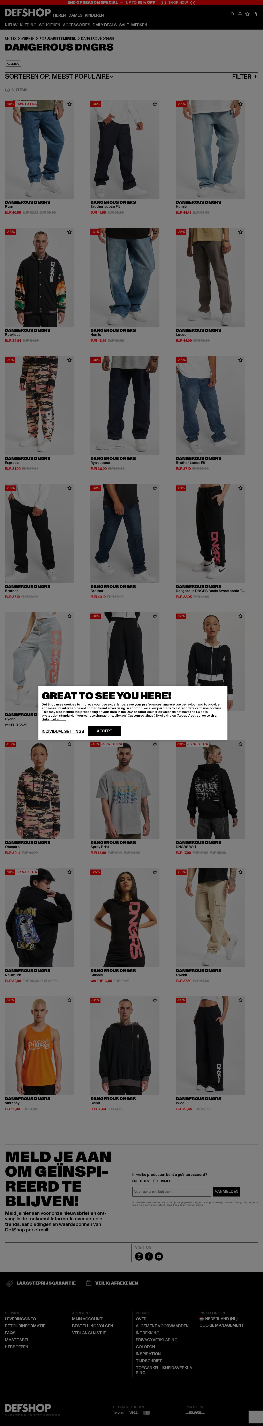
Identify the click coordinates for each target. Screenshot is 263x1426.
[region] (132, 713)
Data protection (54, 719)
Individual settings (63, 731)
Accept (105, 731)
